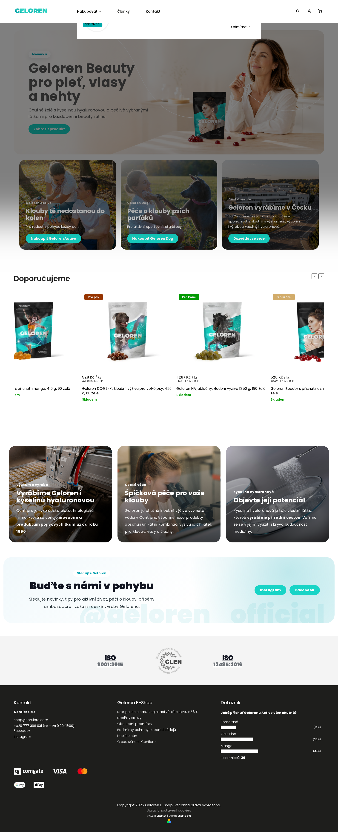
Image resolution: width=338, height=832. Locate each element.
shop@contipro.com (31, 720)
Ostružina (228, 734)
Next (322, 276)
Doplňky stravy (129, 717)
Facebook (304, 590)
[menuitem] (93, 11)
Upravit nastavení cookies (169, 810)
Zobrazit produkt (49, 129)
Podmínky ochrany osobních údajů (146, 729)
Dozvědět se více (249, 238)
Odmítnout (240, 26)
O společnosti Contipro (136, 741)
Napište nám (127, 735)
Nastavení (92, 24)
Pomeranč (229, 722)
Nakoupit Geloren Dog (152, 238)
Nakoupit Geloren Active (53, 238)
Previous (315, 276)
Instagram (270, 590)
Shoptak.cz (184, 816)
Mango (226, 746)
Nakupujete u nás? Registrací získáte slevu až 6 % (157, 711)
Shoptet (161, 816)
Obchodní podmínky (134, 723)
